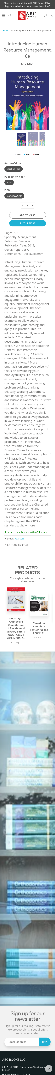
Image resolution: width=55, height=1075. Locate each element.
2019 (9, 182)
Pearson (19, 538)
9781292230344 (14, 195)
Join (45, 1041)
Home (5, 30)
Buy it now (27, 223)
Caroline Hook (13, 168)
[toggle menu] (3, 15)
